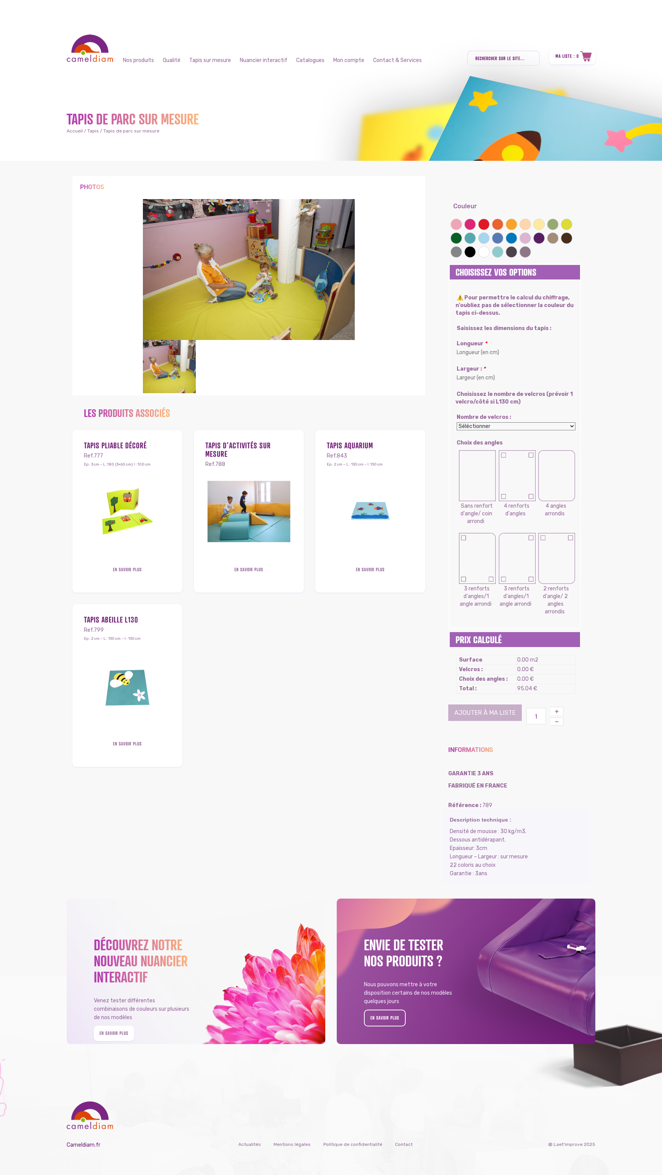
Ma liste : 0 (567, 56)
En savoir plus (127, 569)
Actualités (249, 1144)
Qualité (171, 60)
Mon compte (348, 60)
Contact (404, 1144)
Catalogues (310, 60)
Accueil (75, 131)
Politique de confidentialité (352, 1144)
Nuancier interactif (263, 60)
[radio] (456, 224)
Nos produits (138, 60)
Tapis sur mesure (210, 60)
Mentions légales (292, 1144)
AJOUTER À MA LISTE (485, 712)
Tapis (93, 131)
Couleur (465, 206)
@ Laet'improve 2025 (571, 1144)
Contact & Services (397, 60)
